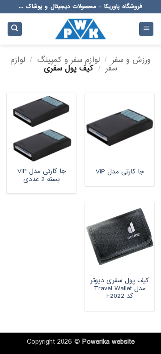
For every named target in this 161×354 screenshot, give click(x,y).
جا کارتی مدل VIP (120, 172)
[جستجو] (15, 29)
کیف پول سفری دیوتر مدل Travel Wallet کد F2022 (119, 288)
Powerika (96, 342)
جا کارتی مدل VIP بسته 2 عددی (41, 175)
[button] (146, 29)
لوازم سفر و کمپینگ (68, 60)
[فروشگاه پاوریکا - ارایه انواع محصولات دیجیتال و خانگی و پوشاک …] (80, 29)
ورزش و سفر (131, 60)
